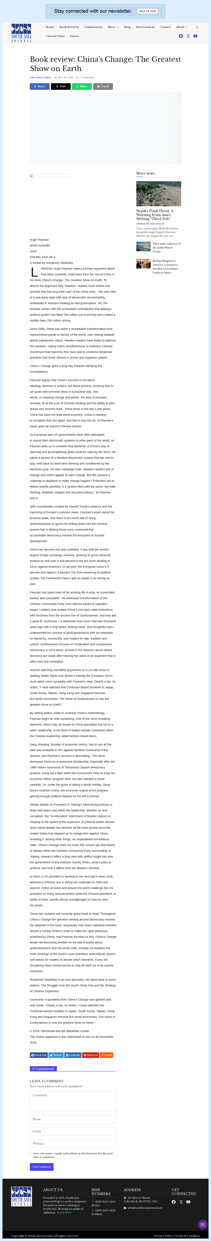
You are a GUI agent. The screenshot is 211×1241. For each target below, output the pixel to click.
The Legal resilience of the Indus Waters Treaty (167, 247)
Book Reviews (69, 27)
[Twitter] (188, 35)
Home (50, 27)
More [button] (111, 27)
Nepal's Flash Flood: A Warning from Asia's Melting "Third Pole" (154, 215)
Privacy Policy (163, 1235)
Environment (145, 27)
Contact (165, 27)
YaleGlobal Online (41, 77)
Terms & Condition (187, 1235)
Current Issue (55, 36)
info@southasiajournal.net (145, 1207)
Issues (74, 36)
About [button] (180, 27)
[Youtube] (195, 35)
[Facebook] (181, 35)
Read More (64, 1212)
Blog (127, 27)
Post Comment (42, 1166)
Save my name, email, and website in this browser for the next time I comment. (73, 1155)
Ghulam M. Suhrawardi (150, 223)
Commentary (93, 27)
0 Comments (86, 77)
